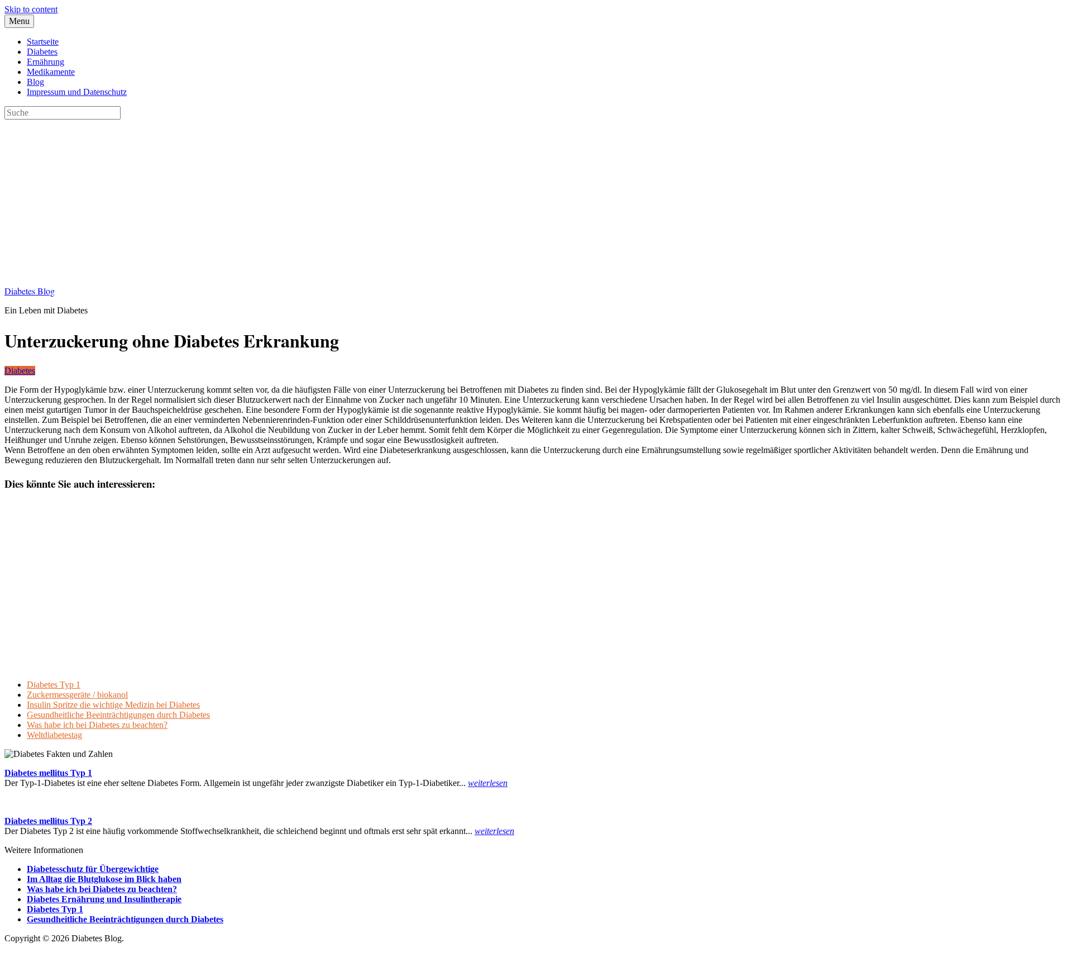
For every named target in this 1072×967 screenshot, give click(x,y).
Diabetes (42, 51)
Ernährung (45, 61)
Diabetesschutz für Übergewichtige (93, 869)
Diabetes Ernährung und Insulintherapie (104, 899)
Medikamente (51, 72)
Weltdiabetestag (54, 735)
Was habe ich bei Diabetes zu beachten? (97, 725)
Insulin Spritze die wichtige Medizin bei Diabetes (113, 704)
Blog (35, 82)
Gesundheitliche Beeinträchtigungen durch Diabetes (118, 715)
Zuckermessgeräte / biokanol (77, 694)
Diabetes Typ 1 (53, 684)
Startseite (43, 41)
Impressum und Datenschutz (77, 92)
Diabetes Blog (29, 291)
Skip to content (31, 9)
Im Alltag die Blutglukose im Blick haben (104, 879)
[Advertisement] (339, 198)
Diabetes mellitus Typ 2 (48, 821)
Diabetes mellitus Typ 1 (48, 773)
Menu (19, 21)
